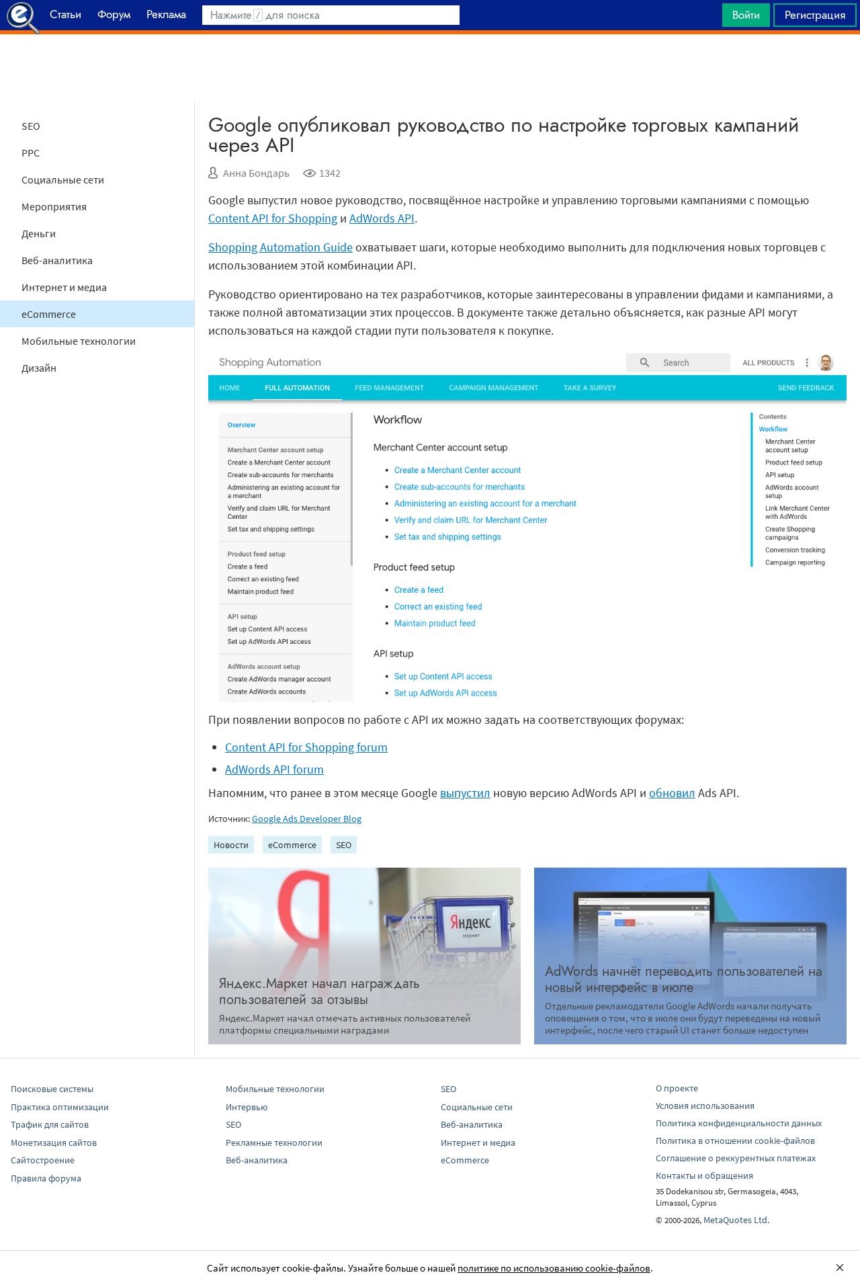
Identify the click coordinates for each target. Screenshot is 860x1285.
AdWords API (382, 218)
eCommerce (49, 314)
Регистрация (815, 15)
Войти (746, 15)
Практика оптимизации (60, 1107)
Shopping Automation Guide (280, 247)
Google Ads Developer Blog (306, 819)
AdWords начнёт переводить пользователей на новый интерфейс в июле (683, 979)
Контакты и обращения (704, 1175)
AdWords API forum (274, 769)
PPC (31, 152)
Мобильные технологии (79, 340)
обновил (672, 792)
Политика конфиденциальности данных (739, 1123)
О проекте (677, 1088)
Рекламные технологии (274, 1142)
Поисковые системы (52, 1089)
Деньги (39, 233)
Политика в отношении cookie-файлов (735, 1140)
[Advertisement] (430, 67)
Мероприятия (54, 206)
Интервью (246, 1107)
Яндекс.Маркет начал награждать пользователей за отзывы (319, 991)
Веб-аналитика (57, 260)
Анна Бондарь (256, 172)
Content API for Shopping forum (306, 747)
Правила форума (46, 1178)
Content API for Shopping (272, 218)
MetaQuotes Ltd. (736, 1220)
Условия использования (705, 1106)
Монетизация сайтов (54, 1142)
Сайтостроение (43, 1160)
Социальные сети (63, 179)
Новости (231, 845)
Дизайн (39, 367)
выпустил (465, 792)
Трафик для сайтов (50, 1124)
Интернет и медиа (64, 287)
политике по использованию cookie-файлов (554, 1267)
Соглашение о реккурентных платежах (736, 1158)
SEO (31, 125)
